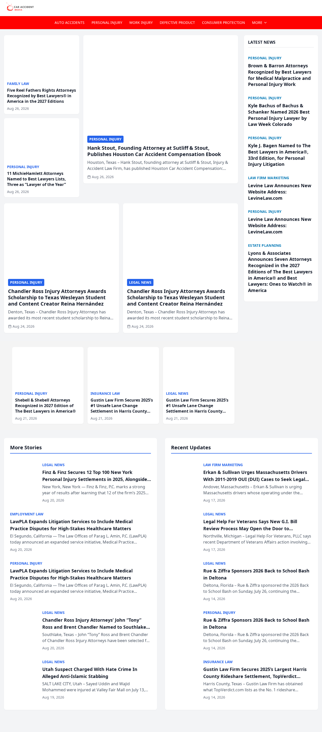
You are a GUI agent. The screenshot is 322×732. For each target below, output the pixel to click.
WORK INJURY (141, 22)
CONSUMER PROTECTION (223, 22)
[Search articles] (315, 7)
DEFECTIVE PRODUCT (177, 22)
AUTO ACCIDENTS (70, 22)
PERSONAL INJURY (107, 22)
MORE (257, 22)
